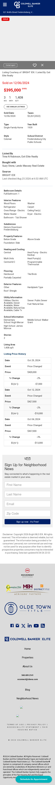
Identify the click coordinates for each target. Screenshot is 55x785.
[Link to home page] (27, 4)
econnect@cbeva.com (27, 679)
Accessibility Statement (23, 727)
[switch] (34, 65)
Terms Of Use (15, 724)
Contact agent (10, 65)
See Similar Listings (15, 107)
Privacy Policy (36, 724)
